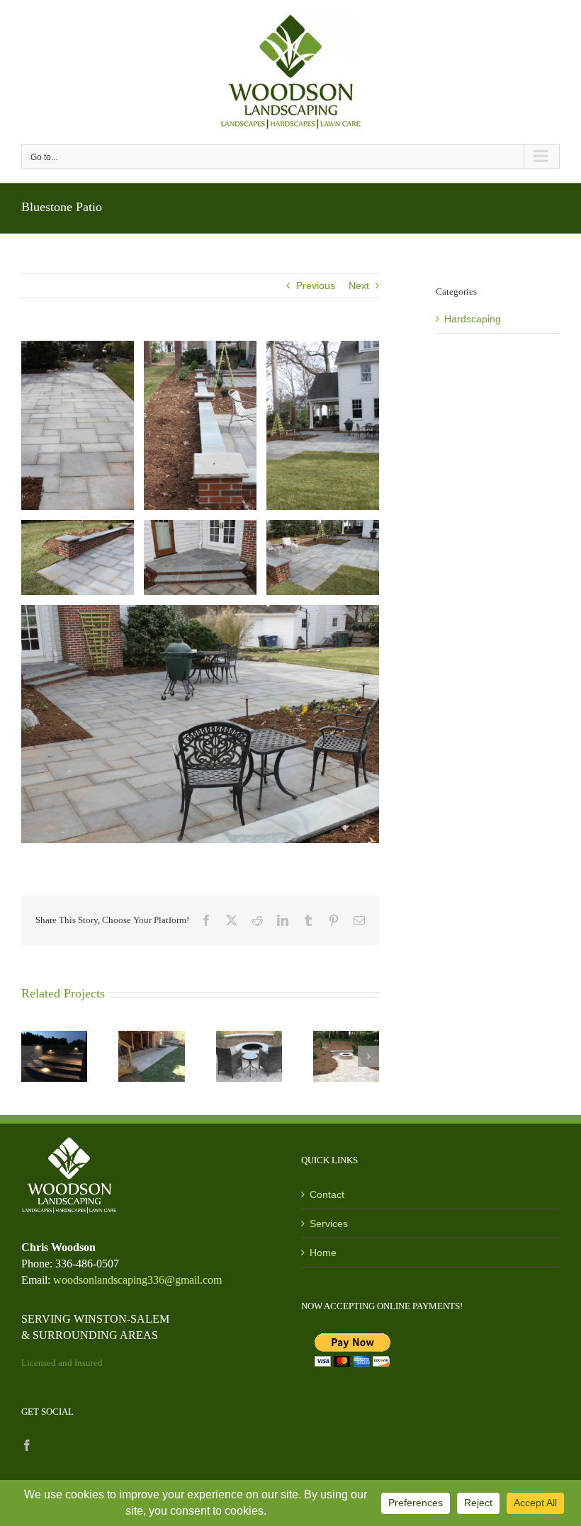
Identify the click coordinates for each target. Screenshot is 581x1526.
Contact (327, 1194)
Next (359, 285)
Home (323, 1252)
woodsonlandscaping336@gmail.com (137, 1280)
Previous (315, 285)
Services (329, 1223)
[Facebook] (27, 1445)
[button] (32, 1056)
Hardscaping (472, 318)
